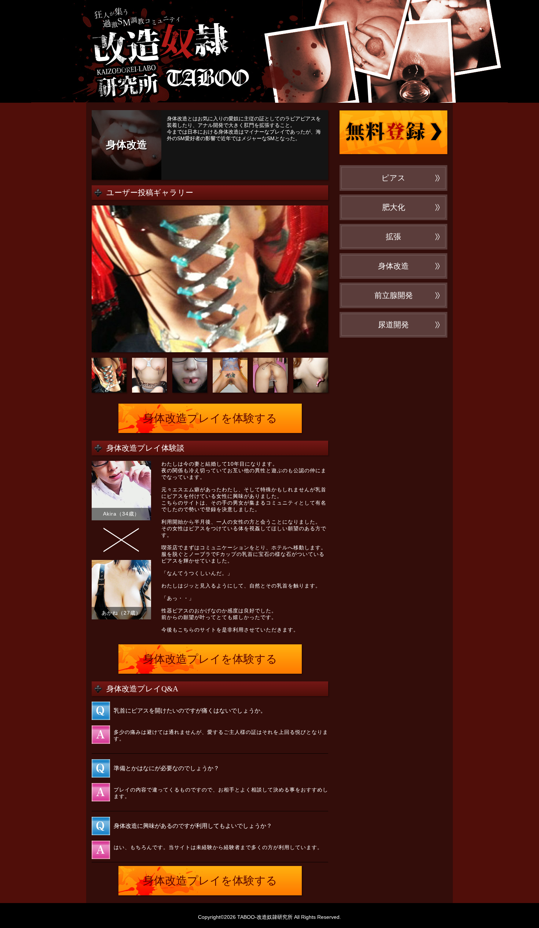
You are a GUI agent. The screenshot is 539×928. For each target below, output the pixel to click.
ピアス (393, 178)
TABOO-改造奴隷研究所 (194, 51)
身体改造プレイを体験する (210, 418)
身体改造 (393, 266)
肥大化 (393, 207)
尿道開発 (393, 324)
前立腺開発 (393, 295)
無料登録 (393, 132)
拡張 (393, 236)
